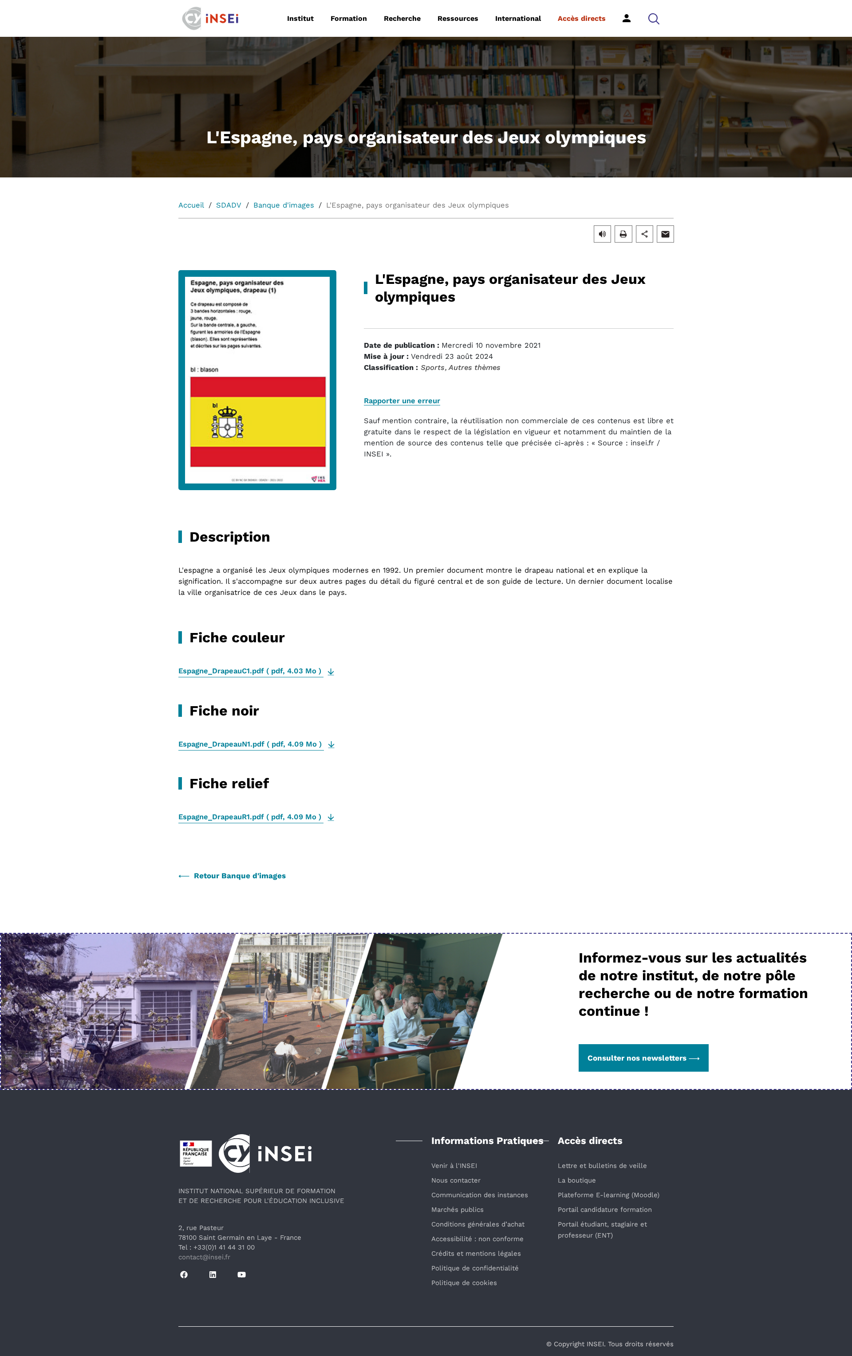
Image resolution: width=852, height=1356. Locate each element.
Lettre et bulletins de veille (602, 1166)
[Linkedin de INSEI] (212, 1275)
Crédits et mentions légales (476, 1254)
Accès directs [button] (582, 18)
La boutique (577, 1180)
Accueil (191, 205)
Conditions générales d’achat (478, 1224)
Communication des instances (479, 1195)
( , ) (250, 671)
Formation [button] (349, 18)
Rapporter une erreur (402, 401)
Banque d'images (283, 205)
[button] (653, 18)
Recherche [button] (402, 18)
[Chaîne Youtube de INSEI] (241, 1275)
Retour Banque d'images (240, 875)
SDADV (228, 205)
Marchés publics (457, 1210)
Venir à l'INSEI (454, 1166)
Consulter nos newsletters (637, 1057)
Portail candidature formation (605, 1210)
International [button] (518, 18)
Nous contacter (456, 1180)
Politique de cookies (464, 1283)
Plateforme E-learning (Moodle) (608, 1195)
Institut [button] (300, 18)
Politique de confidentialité (475, 1268)
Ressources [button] (458, 18)
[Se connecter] (627, 18)
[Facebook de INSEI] (183, 1275)
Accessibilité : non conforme (477, 1239)
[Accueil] (223, 17)
